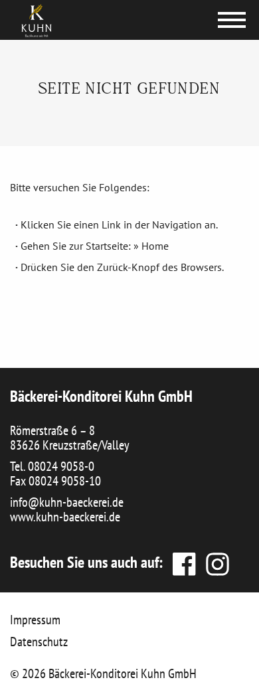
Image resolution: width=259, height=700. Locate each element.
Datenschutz (39, 641)
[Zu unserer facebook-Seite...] (182, 562)
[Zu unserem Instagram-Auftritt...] (214, 562)
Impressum (35, 619)
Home (155, 245)
